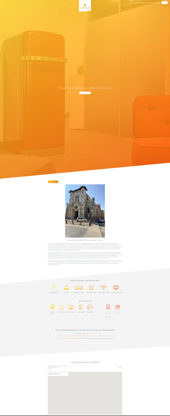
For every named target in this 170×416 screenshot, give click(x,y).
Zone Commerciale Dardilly (69, 338)
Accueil (131, 2)
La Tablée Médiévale (100, 336)
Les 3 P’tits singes (83, 336)
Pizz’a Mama (91, 336)
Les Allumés (92, 333)
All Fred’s (65, 336)
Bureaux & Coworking (139, 2)
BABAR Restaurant (73, 336)
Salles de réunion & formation (153, 2)
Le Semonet (109, 336)
